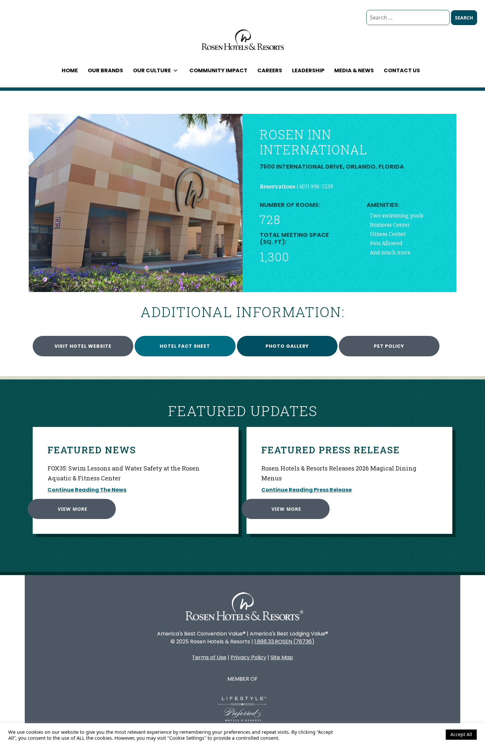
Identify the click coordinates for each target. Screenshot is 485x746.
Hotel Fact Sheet (185, 346)
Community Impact (218, 70)
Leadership (308, 70)
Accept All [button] (461, 734)
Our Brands (105, 70)
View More (72, 509)
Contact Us (402, 70)
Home (70, 70)
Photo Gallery (287, 346)
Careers (269, 70)
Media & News (354, 70)
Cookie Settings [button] (423, 734)
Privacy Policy (248, 657)
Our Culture (152, 70)
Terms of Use (209, 657)
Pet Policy (389, 346)
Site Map (282, 657)
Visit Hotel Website (83, 346)
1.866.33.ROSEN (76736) (284, 641)
